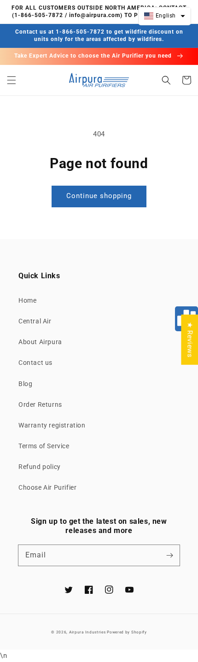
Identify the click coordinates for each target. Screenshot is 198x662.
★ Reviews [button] (190, 339)
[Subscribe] (169, 555)
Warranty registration (52, 425)
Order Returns (40, 404)
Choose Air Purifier (47, 487)
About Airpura (40, 342)
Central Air (35, 321)
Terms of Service (44, 446)
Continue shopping (99, 196)
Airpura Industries (87, 632)
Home (27, 300)
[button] (11, 80)
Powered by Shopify (127, 632)
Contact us (35, 362)
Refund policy (39, 466)
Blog (25, 383)
